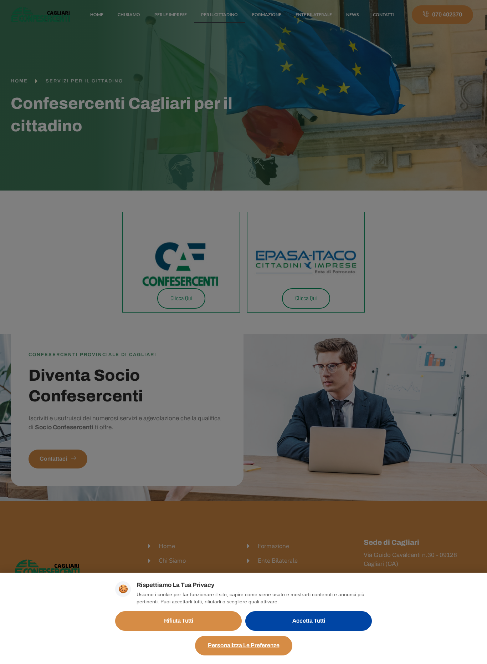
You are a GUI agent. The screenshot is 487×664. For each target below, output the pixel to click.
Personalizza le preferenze (244, 645)
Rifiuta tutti (178, 621)
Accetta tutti (308, 621)
